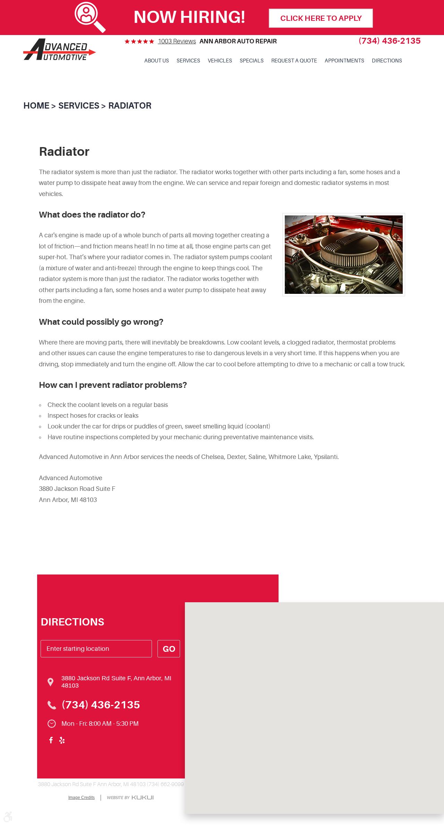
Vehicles (220, 61)
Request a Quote (294, 61)
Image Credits (81, 797)
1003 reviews (177, 41)
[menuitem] (156, 61)
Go (169, 649)
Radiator (129, 106)
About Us (156, 61)
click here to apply (321, 18)
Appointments (344, 61)
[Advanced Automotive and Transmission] (59, 49)
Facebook (51, 740)
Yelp (62, 740)
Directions (387, 61)
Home (36, 106)
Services (188, 61)
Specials (252, 61)
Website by (130, 798)
